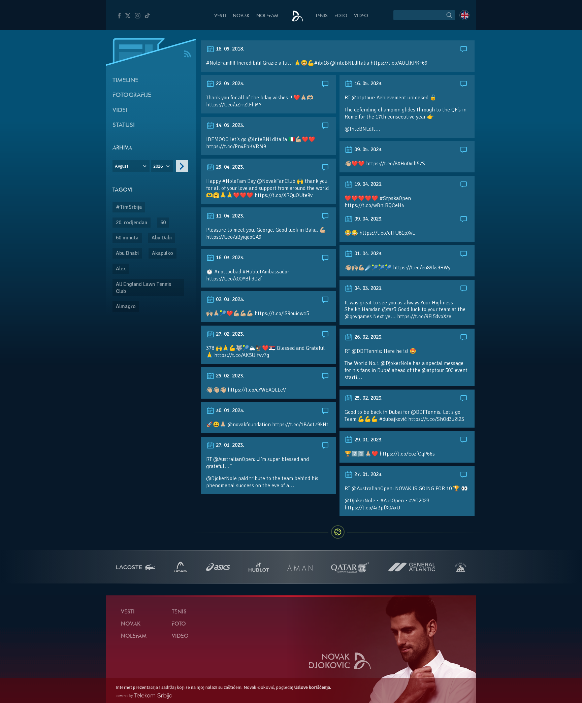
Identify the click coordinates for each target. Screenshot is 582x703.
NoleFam (267, 16)
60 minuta (127, 237)
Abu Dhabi (127, 253)
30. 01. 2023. (229, 410)
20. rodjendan (131, 222)
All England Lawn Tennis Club (143, 288)
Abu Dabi (162, 237)
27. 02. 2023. (229, 334)
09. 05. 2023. (368, 149)
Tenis (321, 16)
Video (361, 16)
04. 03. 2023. (368, 288)
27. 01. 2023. (229, 445)
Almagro (126, 306)
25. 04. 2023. (229, 167)
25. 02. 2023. (229, 375)
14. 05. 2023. (229, 125)
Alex (121, 268)
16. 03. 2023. (229, 257)
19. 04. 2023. (368, 184)
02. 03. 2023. (229, 299)
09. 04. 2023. (368, 218)
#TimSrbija (129, 207)
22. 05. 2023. (229, 83)
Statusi (123, 125)
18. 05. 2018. (229, 48)
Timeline (125, 80)
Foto (340, 16)
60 (163, 222)
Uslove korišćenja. (312, 687)
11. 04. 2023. (229, 215)
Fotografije (131, 95)
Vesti (220, 16)
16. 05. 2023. (368, 83)
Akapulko (162, 253)
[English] (464, 15)
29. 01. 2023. (368, 439)
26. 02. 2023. (368, 337)
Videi (119, 110)
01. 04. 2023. (368, 253)
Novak (241, 16)
